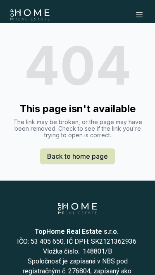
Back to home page (77, 156)
